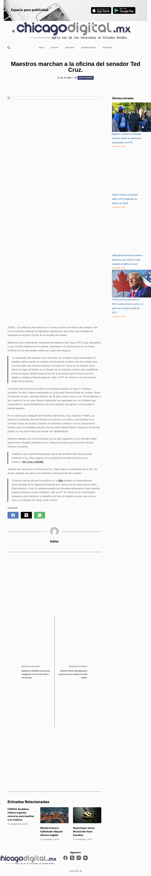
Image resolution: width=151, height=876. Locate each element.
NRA (60, 480)
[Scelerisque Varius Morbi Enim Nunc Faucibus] (87, 815)
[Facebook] (13, 515)
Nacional (70, 47)
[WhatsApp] (39, 515)
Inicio (41, 47)
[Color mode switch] (13, 31)
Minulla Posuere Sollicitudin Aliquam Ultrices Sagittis (51, 831)
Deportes (107, 47)
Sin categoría (85, 78)
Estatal (55, 47)
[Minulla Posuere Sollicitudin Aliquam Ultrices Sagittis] (54, 815)
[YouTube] (85, 858)
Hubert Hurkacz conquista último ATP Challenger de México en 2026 (125, 199)
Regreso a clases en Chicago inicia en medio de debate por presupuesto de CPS (126, 138)
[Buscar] (9, 47)
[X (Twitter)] (26, 515)
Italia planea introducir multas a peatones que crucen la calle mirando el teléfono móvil (127, 259)
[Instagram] (79, 858)
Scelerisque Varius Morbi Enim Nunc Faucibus (84, 831)
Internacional (88, 47)
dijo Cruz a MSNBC (33, 461)
